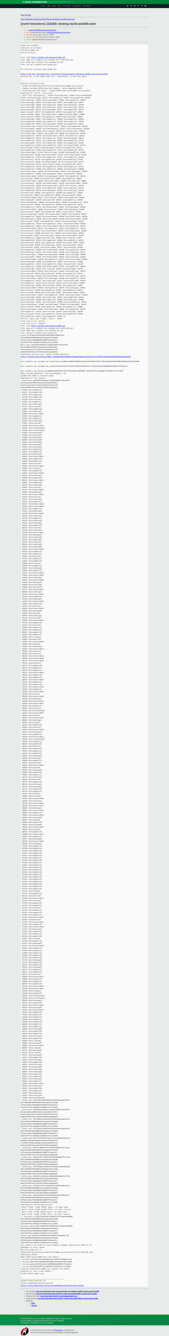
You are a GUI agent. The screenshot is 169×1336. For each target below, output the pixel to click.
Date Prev (24, 19)
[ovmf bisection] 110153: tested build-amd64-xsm (58, 1296)
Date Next (32, 19)
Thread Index (69, 19)
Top (22, 15)
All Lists (27, 15)
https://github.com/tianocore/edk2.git (48, 57)
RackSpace (59, 1330)
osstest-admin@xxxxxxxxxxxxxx (58, 32)
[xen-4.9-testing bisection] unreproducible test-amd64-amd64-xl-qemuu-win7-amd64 (67, 1291)
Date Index (60, 19)
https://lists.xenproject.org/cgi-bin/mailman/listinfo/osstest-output (52, 1285)
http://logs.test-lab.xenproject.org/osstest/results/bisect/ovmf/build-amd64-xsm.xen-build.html (64, 74)
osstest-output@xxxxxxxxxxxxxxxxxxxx (42, 30)
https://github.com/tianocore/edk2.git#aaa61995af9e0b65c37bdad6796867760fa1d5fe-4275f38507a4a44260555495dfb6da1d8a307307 (76, 357)
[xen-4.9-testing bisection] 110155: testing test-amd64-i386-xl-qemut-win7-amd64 (66, 1294)
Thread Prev (41, 19)
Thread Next (51, 19)
